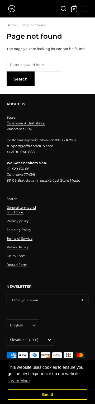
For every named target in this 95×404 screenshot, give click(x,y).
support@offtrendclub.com (30, 146)
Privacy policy (18, 221)
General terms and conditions (21, 209)
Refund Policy (18, 247)
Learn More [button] (19, 381)
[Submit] (80, 300)
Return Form (17, 265)
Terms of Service (19, 238)
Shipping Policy (19, 230)
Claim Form (16, 256)
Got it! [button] (47, 394)
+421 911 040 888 (21, 152)
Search (20, 79)
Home (12, 25)
